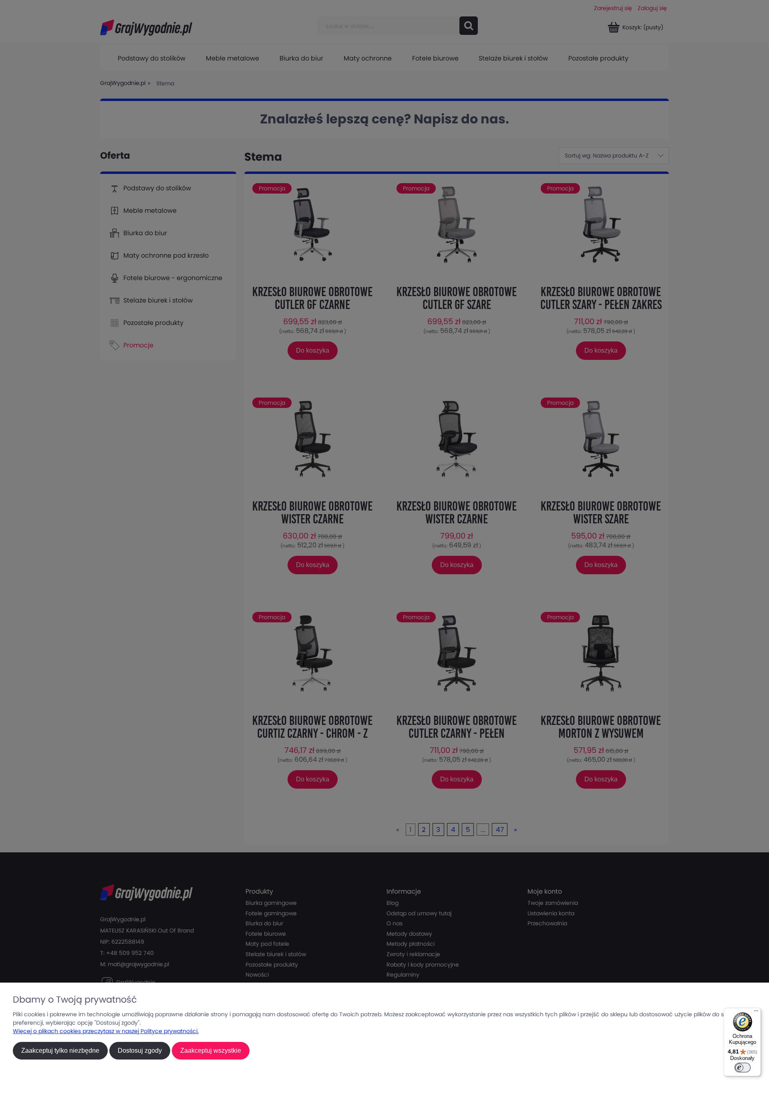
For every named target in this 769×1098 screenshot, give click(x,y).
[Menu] (756, 1012)
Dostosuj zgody (140, 1050)
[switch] (743, 1067)
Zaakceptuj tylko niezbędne (60, 1050)
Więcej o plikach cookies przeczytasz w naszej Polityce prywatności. (106, 1031)
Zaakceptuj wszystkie (210, 1050)
